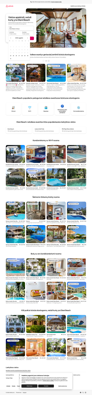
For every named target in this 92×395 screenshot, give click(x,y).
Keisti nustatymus (62, 386)
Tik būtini (46, 386)
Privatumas (18, 392)
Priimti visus (29, 386)
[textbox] (14, 34)
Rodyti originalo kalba (56, 2)
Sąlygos (24, 392)
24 (10, 55)
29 (24, 55)
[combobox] (21, 29)
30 (27, 55)
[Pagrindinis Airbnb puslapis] (9, 6)
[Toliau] (49, 61)
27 (19, 55)
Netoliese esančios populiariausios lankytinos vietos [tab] (18, 370)
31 (10, 58)
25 (13, 55)
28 (22, 55)
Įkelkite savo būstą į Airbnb (78, 6)
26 (16, 55)
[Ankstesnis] (43, 61)
